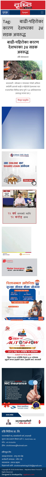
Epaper (25, 12)
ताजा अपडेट (9, 415)
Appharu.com (28, 474)
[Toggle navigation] (42, 12)
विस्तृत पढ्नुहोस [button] (23, 100)
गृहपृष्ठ (5, 12)
